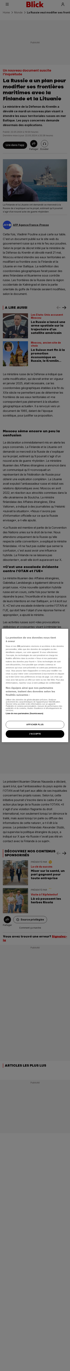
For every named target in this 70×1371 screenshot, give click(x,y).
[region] (35, 685)
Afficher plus (34, 724)
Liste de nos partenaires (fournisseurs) (24, 713)
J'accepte (35, 734)
